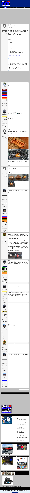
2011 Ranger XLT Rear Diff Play (21, 432)
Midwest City (6, 241)
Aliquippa (6, 224)
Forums (5, 7)
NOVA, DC (6, 137)
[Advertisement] (15, 18)
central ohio (6, 383)
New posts (2, 8)
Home (2, 7)
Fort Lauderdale (5, 119)
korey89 (4, 28)
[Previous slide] (2, 473)
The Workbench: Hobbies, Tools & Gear (21, 425)
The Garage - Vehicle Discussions (20, 417)
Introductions (18, 438)
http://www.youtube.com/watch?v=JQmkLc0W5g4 (15, 55)
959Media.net (21, 489)
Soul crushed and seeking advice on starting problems (22, 427)
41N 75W (6, 333)
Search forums (5, 8)
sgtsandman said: (10, 291)
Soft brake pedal (19, 439)
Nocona (6, 102)
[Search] (28, 7)
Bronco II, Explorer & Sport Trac (20, 431)
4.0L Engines (18, 436)
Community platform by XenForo (13, 489)
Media (13, 7)
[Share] (27, 24)
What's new (9, 7)
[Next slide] (13, 473)
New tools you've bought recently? (21, 424)
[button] (11, 7)
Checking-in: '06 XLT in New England (22, 437)
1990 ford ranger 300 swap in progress (22, 418)
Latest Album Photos (5, 471)
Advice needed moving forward (21, 416)
